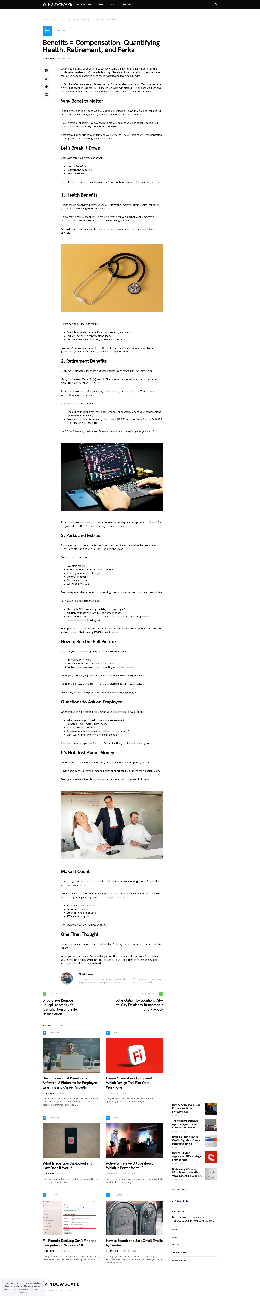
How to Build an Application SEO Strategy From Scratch (186, 1156)
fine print (21, 1286)
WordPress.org (179, 1260)
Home (45, 20)
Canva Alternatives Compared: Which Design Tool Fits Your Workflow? (129, 1083)
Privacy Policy (182, 1201)
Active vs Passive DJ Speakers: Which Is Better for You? (129, 1165)
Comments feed (179, 1253)
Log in (175, 1237)
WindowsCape (58, 4)
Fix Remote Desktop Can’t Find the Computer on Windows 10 (69, 1243)
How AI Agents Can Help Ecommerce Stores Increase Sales (186, 1108)
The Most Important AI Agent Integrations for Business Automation (185, 1124)
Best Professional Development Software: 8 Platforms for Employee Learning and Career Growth (70, 1083)
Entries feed (178, 1245)
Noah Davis (50, 58)
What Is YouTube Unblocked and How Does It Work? (68, 1165)
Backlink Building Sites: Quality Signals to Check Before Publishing (186, 1140)
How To (55, 20)
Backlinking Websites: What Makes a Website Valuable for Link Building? (187, 1172)
